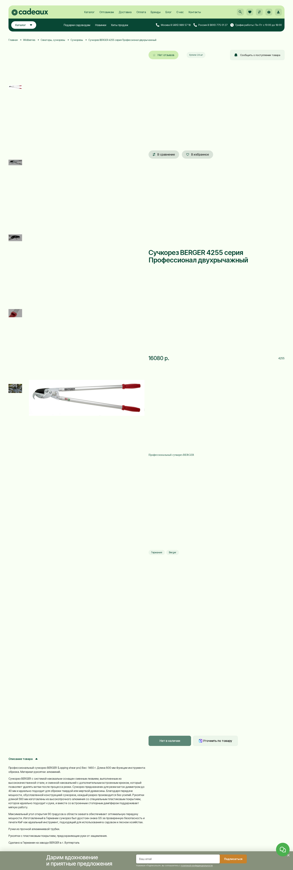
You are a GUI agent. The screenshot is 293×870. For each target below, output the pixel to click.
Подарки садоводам (77, 25)
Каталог (89, 12)
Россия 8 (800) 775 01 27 (213, 25)
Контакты (195, 12)
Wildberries (29, 39)
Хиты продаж (119, 25)
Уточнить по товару (217, 741)
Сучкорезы (77, 39)
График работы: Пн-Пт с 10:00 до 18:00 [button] (258, 25)
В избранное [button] (200, 154)
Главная (13, 39)
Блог (168, 12)
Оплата (141, 12)
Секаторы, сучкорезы (53, 39)
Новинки (100, 25)
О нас (180, 12)
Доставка (125, 12)
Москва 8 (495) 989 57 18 (176, 25)
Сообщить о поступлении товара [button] (260, 55)
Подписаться (233, 859)
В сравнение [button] (166, 154)
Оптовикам (106, 12)
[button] (240, 12)
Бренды (156, 12)
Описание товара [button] (20, 759)
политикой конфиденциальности (197, 865)
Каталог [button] (20, 25)
